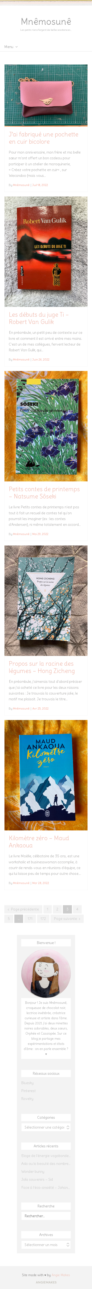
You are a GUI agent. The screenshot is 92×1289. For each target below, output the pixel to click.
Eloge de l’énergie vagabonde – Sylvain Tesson (46, 1155)
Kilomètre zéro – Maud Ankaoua (39, 841)
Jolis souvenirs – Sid (37, 1179)
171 (30, 918)
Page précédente (25, 909)
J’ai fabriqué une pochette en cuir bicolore (43, 138)
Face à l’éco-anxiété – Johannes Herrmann (46, 1187)
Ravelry (27, 1098)
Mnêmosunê (46, 21)
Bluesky (27, 1083)
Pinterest (28, 1090)
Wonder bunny (32, 1171)
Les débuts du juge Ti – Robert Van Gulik (39, 318)
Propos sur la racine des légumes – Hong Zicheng (42, 667)
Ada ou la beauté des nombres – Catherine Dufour (46, 1163)
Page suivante (65, 918)
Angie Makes (61, 1275)
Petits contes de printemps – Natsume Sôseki (44, 492)
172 (43, 918)
